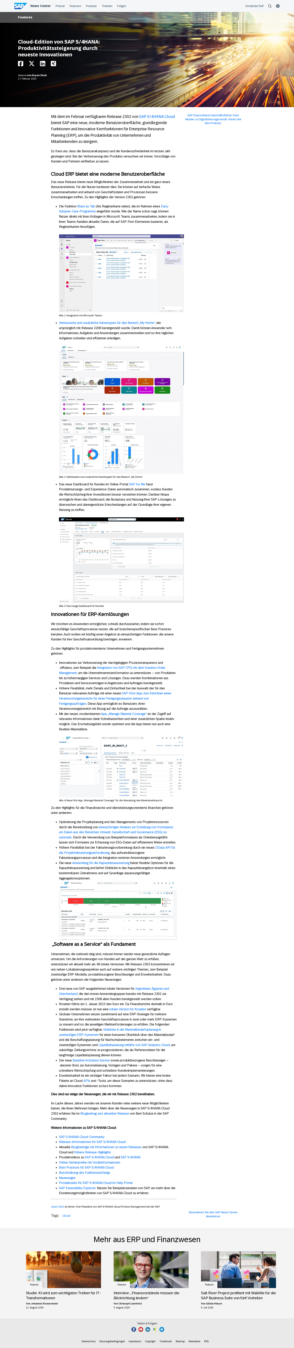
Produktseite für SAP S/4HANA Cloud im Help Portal (96, 1183)
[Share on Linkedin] (42, 64)
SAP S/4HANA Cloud (157, 116)
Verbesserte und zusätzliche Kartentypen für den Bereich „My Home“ (107, 323)
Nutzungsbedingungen (112, 1341)
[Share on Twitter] (32, 64)
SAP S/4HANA (131, 1157)
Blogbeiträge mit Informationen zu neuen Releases (106, 1147)
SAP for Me (137, 484)
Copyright (150, 1341)
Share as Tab (86, 206)
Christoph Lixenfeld (130, 1303)
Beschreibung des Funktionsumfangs (84, 1172)
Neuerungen (67, 1178)
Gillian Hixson (214, 1303)
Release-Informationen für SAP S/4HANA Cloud (92, 1142)
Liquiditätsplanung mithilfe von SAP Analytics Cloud (134, 1045)
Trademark (165, 1341)
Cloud (66, 1215)
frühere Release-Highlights (92, 1152)
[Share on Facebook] (20, 64)
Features (25, 17)
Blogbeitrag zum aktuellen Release (104, 1113)
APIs (87, 1080)
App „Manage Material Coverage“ (124, 714)
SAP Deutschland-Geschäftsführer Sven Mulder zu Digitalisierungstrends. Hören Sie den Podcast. (213, 119)
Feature (22, 75)
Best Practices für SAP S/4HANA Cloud (86, 1167)
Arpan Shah (39, 75)
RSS (206, 1341)
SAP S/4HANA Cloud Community (81, 1137)
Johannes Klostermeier (44, 1303)
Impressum (135, 1341)
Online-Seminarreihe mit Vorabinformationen (89, 1162)
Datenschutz (89, 1341)
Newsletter (194, 1341)
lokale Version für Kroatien (127, 1009)
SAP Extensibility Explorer (77, 1188)
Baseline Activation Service (91, 1060)
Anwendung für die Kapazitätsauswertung (100, 863)
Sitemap (180, 1341)
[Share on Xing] (53, 64)
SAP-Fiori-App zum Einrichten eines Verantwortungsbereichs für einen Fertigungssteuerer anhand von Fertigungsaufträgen (115, 698)
